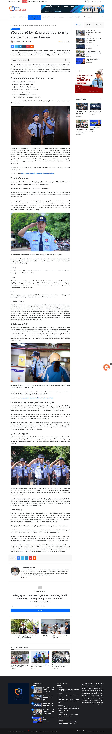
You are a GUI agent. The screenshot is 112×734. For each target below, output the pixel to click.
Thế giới (61, 17)
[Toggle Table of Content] (66, 60)
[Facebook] (22, 578)
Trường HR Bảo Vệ (18, 41)
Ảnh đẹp (77, 17)
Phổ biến (78, 24)
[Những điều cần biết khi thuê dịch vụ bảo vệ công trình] (80, 33)
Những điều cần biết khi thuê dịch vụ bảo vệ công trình (93, 32)
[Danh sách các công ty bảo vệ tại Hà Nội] (80, 46)
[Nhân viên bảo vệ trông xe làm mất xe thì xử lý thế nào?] (61, 657)
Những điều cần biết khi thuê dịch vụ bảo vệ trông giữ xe (93, 53)
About (92, 731)
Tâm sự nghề (46, 17)
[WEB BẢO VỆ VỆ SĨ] (17, 9)
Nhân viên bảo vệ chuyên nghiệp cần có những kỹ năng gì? (38, 173)
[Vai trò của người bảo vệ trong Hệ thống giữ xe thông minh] (20, 657)
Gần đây (88, 24)
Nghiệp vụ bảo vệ (34, 17)
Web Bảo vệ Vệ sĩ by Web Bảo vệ (37, 731)
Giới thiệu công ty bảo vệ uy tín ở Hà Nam (81, 113)
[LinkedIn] (24, 578)
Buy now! (101, 731)
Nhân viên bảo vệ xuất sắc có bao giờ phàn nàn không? (37, 398)
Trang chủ (12, 17)
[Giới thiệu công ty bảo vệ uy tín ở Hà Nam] (80, 40)
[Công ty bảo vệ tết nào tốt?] (80, 61)
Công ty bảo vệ (22, 17)
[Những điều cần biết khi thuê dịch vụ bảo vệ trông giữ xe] (80, 53)
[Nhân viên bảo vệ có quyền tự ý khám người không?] (40, 657)
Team (96, 731)
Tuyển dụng (69, 17)
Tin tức (54, 17)
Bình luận (98, 24)
